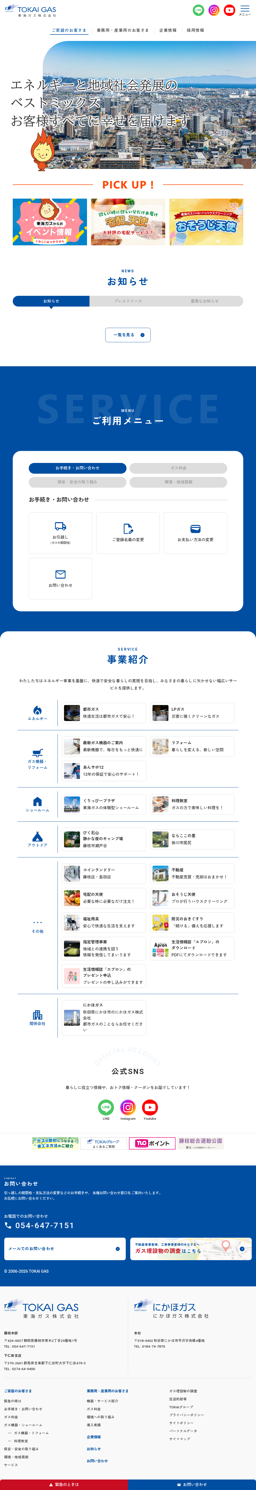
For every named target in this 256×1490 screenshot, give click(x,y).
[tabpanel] (50, 222)
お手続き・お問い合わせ (23, 1451)
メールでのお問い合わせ (31, 1290)
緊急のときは (67, 1484)
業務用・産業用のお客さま (123, 30)
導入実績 (94, 1467)
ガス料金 (11, 1459)
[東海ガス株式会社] (30, 10)
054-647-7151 (45, 1267)
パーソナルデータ (183, 1473)
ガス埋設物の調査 (183, 1433)
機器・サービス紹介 (102, 1443)
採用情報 (195, 30)
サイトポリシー (181, 1465)
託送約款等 (178, 1441)
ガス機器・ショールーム (23, 1467)
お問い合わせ (195, 1484)
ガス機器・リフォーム (31, 1475)
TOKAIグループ (181, 1449)
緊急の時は (13, 1443)
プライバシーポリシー (186, 1457)
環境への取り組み (101, 1459)
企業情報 (168, 30)
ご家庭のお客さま (69, 30)
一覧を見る (124, 376)
